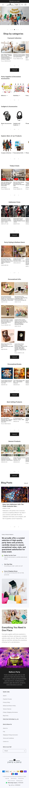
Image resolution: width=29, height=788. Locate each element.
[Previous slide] (7, 29)
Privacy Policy (6, 702)
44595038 (17, 785)
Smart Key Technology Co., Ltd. (11, 719)
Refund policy (14, 778)
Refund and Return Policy (9, 705)
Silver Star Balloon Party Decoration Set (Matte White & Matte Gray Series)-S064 (6, 184)
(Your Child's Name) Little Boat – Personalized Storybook (19, 381)
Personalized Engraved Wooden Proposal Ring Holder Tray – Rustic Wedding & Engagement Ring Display (7, 298)
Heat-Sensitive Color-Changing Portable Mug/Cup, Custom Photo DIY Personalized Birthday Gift (21, 298)
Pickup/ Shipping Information (10, 712)
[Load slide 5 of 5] (18, 29)
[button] (3, 4)
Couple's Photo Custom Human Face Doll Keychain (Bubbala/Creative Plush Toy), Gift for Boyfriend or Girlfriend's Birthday (21, 322)
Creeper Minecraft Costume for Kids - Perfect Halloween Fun (19, 459)
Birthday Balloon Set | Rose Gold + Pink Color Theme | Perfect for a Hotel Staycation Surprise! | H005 (7, 261)
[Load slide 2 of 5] (13, 29)
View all (14, 70)
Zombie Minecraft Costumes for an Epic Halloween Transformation (7, 459)
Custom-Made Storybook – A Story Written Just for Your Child (7, 381)
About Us (5, 728)
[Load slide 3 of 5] (14, 29)
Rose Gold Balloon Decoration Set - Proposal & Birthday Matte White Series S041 (6, 420)
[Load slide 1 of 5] (11, 29)
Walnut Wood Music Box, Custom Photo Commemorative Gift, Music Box (7, 346)
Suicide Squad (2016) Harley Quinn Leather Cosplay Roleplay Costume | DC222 (19, 220)
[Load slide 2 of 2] (15, 687)
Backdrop (15, 95)
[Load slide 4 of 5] (16, 29)
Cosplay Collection (6, 153)
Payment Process (7, 699)
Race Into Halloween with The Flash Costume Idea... (13, 505)
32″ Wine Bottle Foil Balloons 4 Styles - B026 (18, 419)
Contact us (5, 741)
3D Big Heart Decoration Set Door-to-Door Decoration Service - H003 (19, 260)
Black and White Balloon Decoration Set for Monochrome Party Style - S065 (19, 184)
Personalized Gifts (18, 153)
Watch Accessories (6, 123)
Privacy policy (21, 778)
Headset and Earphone (16, 124)
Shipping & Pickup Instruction (10, 734)
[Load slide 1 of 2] (13, 687)
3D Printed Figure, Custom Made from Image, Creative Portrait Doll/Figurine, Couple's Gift (7, 321)
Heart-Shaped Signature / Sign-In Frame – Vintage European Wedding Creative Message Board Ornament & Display (6, 57)
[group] (14, 18)
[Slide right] (18, 66)
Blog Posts (5, 715)
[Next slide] (21, 29)
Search (4, 695)
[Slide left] (10, 66)
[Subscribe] (24, 751)
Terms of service (11, 780)
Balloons (3, 95)
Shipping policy (19, 780)
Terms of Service (7, 709)
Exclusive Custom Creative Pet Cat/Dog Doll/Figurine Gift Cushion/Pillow (19, 55)
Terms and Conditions (8, 738)
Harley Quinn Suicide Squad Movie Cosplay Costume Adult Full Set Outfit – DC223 (6, 220)
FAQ (4, 731)
